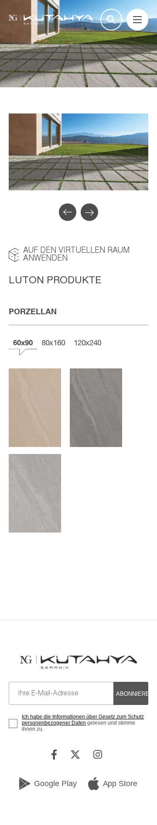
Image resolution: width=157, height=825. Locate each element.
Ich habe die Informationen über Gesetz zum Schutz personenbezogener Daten (83, 720)
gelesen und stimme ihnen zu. (83, 723)
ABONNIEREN (132, 694)
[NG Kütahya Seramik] (78, 662)
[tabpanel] (78, 151)
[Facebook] (56, 754)
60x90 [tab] (23, 342)
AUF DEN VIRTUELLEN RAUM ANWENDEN (76, 254)
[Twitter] (77, 754)
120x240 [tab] (87, 342)
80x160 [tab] (53, 342)
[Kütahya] (51, 19)
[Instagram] (99, 754)
